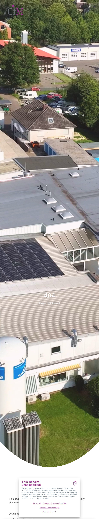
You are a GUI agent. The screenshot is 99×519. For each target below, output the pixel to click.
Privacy (46, 512)
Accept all (37, 503)
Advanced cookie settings (49, 508)
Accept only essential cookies (54, 503)
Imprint (53, 512)
